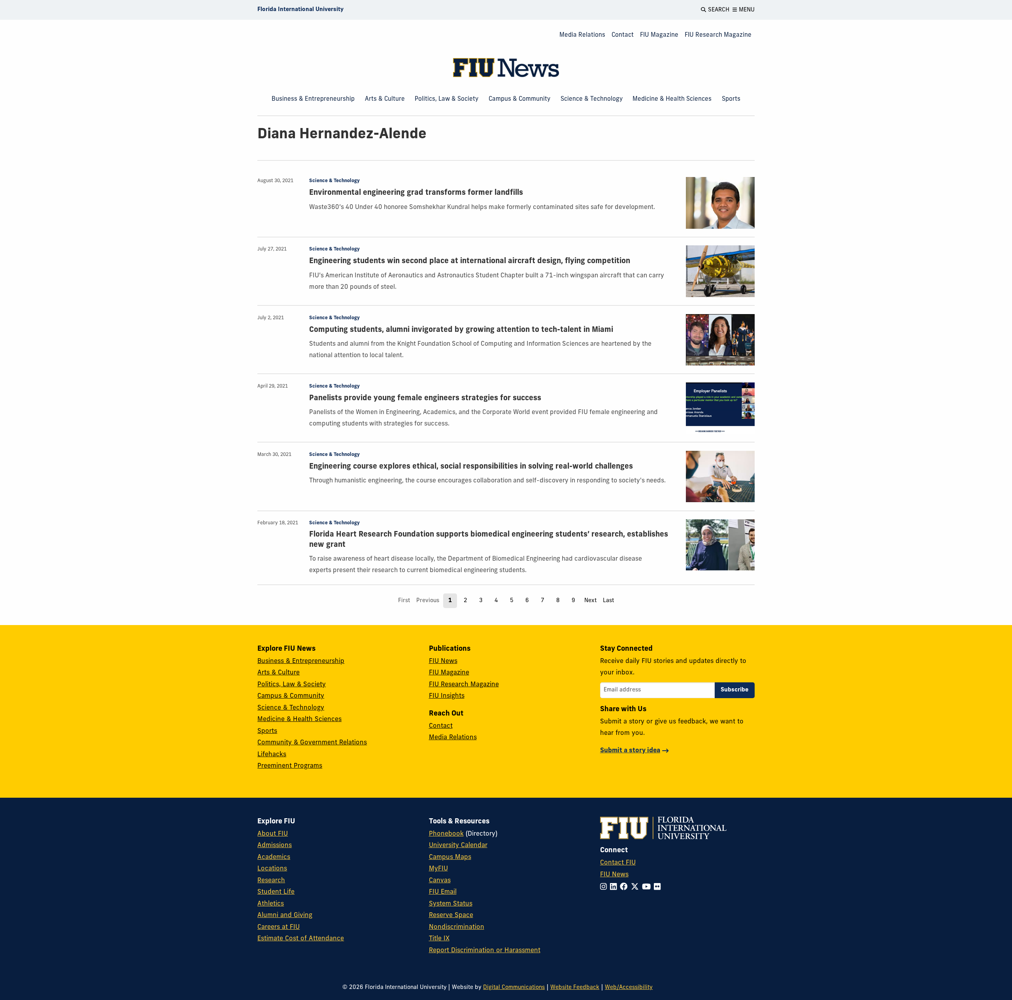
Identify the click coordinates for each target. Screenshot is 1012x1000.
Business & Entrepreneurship (313, 99)
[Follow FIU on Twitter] (636, 887)
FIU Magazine (659, 35)
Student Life (276, 892)
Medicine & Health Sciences (672, 99)
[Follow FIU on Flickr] (659, 887)
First (404, 601)
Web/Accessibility (629, 988)
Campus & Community (519, 99)
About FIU (272, 834)
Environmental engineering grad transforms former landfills (416, 193)
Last (608, 601)
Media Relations (582, 35)
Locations (272, 869)
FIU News (443, 661)
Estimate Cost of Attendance (300, 939)
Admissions (274, 845)
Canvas (440, 881)
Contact (623, 35)
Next (590, 601)
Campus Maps (450, 857)
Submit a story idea (630, 751)
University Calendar (458, 845)
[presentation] (720, 203)
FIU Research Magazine (718, 35)
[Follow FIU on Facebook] (625, 887)
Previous (427, 601)
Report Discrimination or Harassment (484, 950)
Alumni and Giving (284, 915)
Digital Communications (514, 988)
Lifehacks (271, 754)
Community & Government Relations (312, 743)
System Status (450, 904)
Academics (273, 857)
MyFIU (438, 869)
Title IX (439, 939)
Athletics (270, 904)
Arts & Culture (385, 99)
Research (271, 881)
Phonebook (446, 834)
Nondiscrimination (456, 927)
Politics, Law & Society (446, 99)
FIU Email (443, 892)
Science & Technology (592, 99)
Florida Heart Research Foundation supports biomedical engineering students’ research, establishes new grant (488, 540)
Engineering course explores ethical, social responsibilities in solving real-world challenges (471, 467)
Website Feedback (574, 988)
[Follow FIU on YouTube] (648, 887)
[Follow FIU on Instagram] (605, 887)
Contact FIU (618, 863)
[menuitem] (582, 35)
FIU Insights (446, 696)
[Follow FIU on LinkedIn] (615, 887)
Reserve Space (451, 915)
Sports (731, 99)
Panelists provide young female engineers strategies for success (425, 398)
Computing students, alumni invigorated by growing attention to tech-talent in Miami (461, 330)
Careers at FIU (278, 927)
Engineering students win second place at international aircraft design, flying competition (469, 261)
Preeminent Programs (289, 766)
